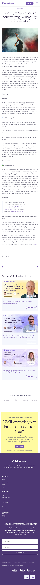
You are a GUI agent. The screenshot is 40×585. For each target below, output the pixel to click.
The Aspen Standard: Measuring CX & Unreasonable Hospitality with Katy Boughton (19, 371)
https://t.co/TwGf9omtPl (15, 207)
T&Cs (8, 450)
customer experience (12, 530)
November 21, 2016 (17, 211)
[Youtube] (32, 577)
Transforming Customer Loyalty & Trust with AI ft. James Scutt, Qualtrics (18, 302)
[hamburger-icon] (37, 3)
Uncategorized (20, 8)
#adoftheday (8, 209)
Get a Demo (19, 447)
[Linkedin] (26, 577)
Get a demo (29, 3)
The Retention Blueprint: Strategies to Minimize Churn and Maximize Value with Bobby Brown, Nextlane (19, 336)
